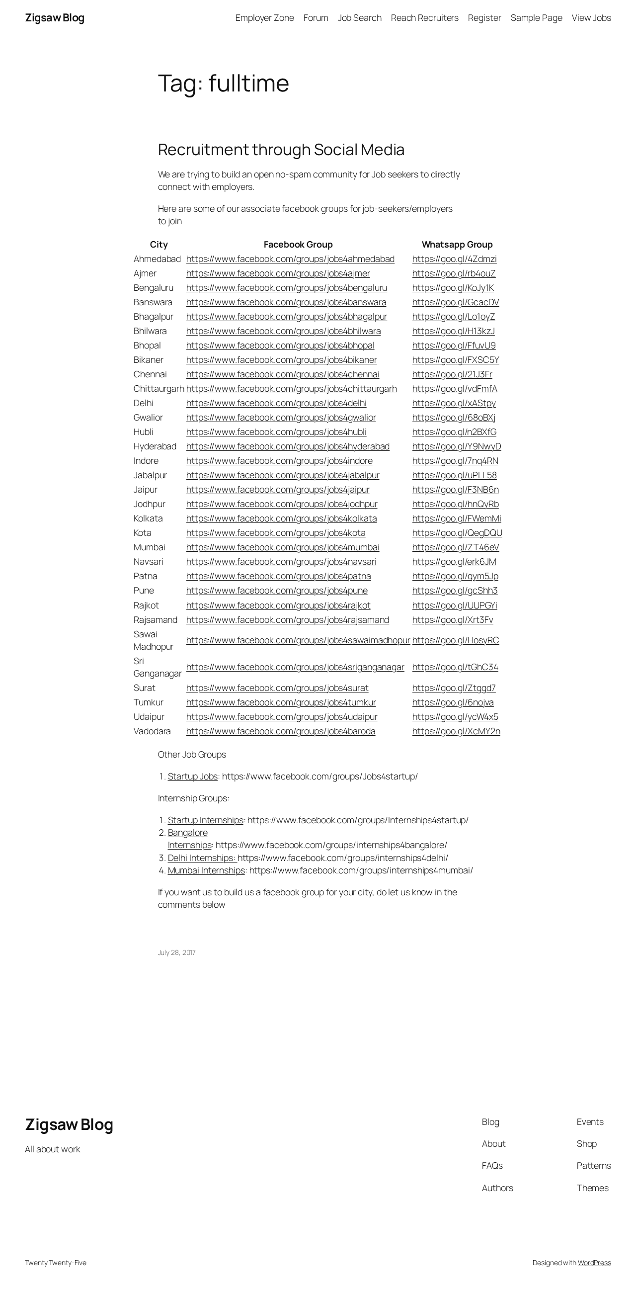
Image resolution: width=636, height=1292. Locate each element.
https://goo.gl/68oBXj (453, 417)
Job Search (360, 17)
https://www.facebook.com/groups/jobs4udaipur (282, 716)
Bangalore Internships (190, 838)
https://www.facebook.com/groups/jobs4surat (277, 687)
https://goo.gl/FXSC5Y (455, 359)
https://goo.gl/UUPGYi (454, 605)
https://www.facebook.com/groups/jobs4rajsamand (287, 619)
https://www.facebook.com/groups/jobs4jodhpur (282, 504)
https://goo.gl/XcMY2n (456, 731)
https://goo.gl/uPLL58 (454, 475)
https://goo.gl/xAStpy (454, 403)
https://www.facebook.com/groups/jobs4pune (277, 590)
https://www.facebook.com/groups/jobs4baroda (281, 731)
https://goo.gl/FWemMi (456, 518)
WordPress (594, 1262)
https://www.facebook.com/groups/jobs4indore (279, 460)
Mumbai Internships (206, 870)
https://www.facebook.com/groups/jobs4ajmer (278, 273)
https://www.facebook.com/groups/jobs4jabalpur (283, 475)
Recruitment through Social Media (281, 150)
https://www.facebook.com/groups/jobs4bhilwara (283, 331)
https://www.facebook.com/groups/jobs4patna (278, 576)
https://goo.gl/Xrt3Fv (452, 619)
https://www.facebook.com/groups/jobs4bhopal (280, 345)
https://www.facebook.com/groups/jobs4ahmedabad (290, 258)
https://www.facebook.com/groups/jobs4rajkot (278, 605)
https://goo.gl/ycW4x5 (455, 716)
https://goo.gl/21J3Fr (452, 374)
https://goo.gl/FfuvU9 (454, 345)
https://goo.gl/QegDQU (457, 532)
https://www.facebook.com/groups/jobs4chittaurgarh (291, 388)
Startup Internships (205, 820)
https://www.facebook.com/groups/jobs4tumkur (281, 702)
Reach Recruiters (425, 17)
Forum (316, 17)
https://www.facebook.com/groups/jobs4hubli (276, 431)
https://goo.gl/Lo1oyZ (453, 316)
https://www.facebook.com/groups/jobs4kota (276, 532)
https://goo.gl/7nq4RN (455, 460)
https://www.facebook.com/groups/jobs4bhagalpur (286, 316)
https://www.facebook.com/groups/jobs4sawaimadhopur (298, 640)
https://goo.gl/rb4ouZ (454, 273)
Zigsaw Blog (54, 17)
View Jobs (591, 17)
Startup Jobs (193, 776)
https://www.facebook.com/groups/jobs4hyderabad (288, 446)
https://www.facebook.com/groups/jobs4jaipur (278, 489)
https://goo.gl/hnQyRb (455, 504)
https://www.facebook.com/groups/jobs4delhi (276, 403)
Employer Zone (265, 17)
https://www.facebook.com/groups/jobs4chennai (283, 374)
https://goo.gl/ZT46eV (455, 547)
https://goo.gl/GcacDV (455, 302)
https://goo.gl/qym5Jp (455, 576)
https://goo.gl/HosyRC (455, 640)
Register (484, 17)
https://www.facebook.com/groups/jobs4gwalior (281, 417)
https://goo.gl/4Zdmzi (454, 258)
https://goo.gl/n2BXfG (454, 431)
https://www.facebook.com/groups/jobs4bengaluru (286, 287)
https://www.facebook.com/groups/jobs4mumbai (283, 547)
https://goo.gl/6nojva (453, 702)
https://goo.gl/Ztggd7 (454, 687)
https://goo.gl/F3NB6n (455, 489)
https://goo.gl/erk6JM (454, 561)
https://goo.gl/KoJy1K (453, 287)
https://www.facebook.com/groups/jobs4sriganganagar (295, 667)
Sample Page (536, 17)
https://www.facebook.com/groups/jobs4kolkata (281, 518)
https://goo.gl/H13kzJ (453, 331)
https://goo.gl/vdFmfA (454, 388)
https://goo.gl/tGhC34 (455, 667)
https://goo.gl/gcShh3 (455, 590)
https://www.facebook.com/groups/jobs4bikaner (281, 359)
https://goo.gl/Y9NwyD (456, 446)
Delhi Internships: (203, 857)
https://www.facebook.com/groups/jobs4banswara (286, 302)
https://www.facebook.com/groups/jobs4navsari (281, 561)
